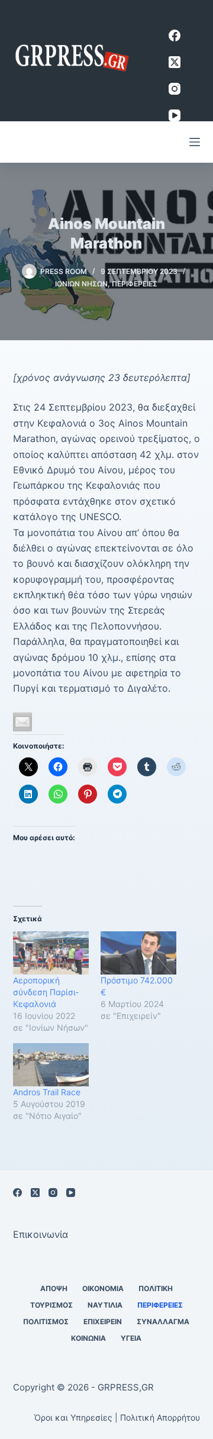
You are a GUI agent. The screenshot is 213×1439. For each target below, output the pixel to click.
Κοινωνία (88, 1338)
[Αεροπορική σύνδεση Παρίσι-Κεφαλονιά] (51, 953)
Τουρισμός (51, 1305)
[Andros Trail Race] (51, 1064)
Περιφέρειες (134, 283)
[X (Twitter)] (174, 62)
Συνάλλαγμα (163, 1321)
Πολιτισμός (46, 1321)
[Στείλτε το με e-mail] (22, 721)
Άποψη (53, 1288)
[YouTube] (174, 115)
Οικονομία (103, 1288)
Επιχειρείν (102, 1321)
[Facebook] (174, 35)
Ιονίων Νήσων (81, 283)
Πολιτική (155, 1288)
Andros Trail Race (46, 1092)
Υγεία (131, 1338)
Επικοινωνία (40, 1234)
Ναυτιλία (105, 1305)
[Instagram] (174, 89)
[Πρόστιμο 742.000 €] (138, 953)
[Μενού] (194, 142)
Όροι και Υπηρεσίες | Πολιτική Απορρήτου (117, 1417)
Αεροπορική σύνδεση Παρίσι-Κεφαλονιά (46, 992)
